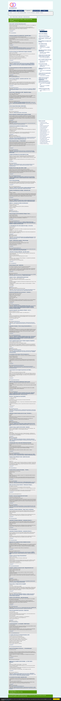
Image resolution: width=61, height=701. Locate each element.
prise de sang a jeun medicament (27, 88)
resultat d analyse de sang (24, 177)
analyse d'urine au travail (12, 290)
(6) (44, 75)
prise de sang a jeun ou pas (28, 290)
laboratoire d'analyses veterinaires (17, 594)
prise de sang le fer (43, 136)
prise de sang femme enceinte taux (19, 505)
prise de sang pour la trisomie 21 (28, 366)
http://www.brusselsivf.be (14, 46)
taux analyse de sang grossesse (45, 141)
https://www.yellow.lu (14, 518)
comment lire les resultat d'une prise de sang (25, 151)
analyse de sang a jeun (43, 142)
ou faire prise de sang (31, 201)
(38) (44, 61)
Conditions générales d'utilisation (22, 695)
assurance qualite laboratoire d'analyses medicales (22, 337)
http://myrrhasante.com (14, 391)
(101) (43, 45)
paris (44, 10)
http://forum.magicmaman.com (15, 321)
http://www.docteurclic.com (15, 199)
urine (12, 10)
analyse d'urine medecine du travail (30, 289)
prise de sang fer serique (12, 323)
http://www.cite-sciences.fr (14, 87)
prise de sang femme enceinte (44, 82)
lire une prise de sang (43, 63)
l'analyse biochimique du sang (18, 164)
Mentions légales (14, 695)
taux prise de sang (43, 128)
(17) (45, 57)
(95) (44, 86)
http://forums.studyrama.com (15, 304)
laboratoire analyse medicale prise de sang (21, 65)
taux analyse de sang (43, 43)
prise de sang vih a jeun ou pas (17, 274)
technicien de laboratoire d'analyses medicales (21, 307)
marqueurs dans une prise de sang (30, 322)
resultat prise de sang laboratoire (29, 176)
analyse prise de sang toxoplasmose (43, 79)
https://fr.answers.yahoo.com (15, 379)
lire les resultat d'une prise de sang (26, 351)
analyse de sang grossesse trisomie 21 (20, 410)
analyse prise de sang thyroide (44, 73)
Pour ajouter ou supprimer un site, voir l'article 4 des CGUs (18, 696)
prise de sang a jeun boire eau (18, 88)
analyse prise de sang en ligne (44, 55)
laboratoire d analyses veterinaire (28, 594)
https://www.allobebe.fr (14, 504)
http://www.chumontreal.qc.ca (15, 76)
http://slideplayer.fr (13, 263)
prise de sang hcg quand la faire (20, 48)
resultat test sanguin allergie (23, 394)
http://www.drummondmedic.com (15, 335)
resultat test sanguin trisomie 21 (17, 409)
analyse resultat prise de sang (29, 187)
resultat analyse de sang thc (44, 56)
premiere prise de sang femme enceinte (27, 674)
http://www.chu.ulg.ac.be (14, 408)
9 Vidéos (14, 21)
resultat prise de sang (13, 188)
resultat (28, 10)
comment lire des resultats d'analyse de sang (20, 137)
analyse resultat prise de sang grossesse (44, 68)
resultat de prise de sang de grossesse (44, 124)
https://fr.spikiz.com (13, 467)
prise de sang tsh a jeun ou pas (17, 607)
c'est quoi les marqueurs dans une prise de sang (19, 322)
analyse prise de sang (17, 112)
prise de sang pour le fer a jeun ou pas (27, 274)
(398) (45, 90)
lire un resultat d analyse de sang (45, 59)
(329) (45, 53)
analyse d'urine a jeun (20, 290)
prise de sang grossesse (44, 126)
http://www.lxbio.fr (13, 32)
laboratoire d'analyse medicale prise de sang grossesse (21, 673)
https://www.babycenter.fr (14, 621)
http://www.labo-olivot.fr (14, 606)
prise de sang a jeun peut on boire (23, 89)
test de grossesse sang (43, 140)
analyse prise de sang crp (29, 103)
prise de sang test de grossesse (45, 137)
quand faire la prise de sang (13, 151)
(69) (44, 66)
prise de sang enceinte (43, 135)
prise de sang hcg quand (28, 48)
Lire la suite (11, 60)
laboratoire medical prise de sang (14, 394)
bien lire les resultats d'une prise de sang (19, 350)
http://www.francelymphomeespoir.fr (16, 349)
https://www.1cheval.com (14, 149)
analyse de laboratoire (20, 11)
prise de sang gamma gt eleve (31, 123)
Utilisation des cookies (32, 695)
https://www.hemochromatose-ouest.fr (16, 646)
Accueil (10, 695)
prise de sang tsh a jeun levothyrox (19, 608)
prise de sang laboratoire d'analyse (20, 47)
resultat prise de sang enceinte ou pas (21, 323)
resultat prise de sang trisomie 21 (18, 366)
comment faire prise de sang (30, 150)
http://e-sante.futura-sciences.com (16, 175)
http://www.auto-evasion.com (15, 422)
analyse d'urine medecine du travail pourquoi (19, 289)
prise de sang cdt (42, 74)
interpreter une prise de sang (28, 608)
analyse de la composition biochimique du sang (28, 164)
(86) (45, 84)
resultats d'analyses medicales (36, 11)
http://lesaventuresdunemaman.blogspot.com (17, 365)
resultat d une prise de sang (19, 176)
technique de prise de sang (44, 143)
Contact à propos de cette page (41, 695)
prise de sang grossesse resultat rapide (14, 64)
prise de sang (24, 112)
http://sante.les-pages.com (15, 211)
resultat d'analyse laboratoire (14, 595)
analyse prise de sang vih (19, 275)
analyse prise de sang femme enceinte (24, 506)
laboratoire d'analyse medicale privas (23, 337)
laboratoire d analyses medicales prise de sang (22, 102)
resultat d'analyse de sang (14, 177)
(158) (45, 71)
